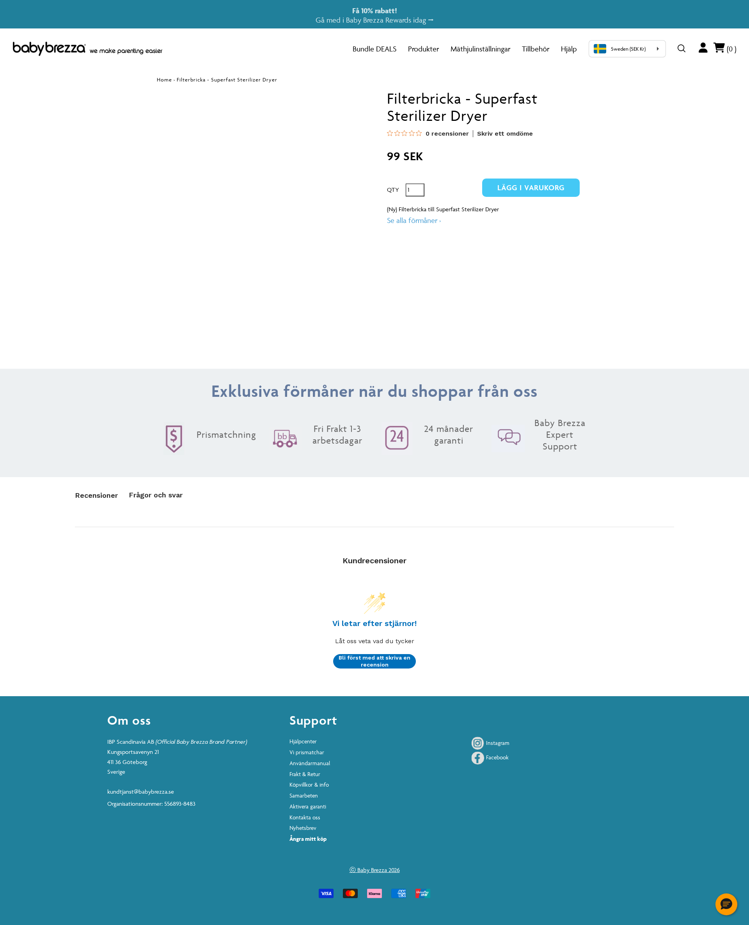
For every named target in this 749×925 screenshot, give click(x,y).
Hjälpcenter (303, 741)
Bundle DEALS (374, 48)
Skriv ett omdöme (505, 133)
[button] (726, 904)
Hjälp (569, 48)
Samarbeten (303, 795)
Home (164, 79)
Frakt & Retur (304, 774)
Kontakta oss (304, 817)
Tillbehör (535, 48)
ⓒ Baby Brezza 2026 (375, 870)
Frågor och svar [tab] (156, 495)
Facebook (497, 757)
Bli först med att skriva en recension (374, 661)
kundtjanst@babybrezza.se (140, 791)
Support (313, 720)
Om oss (129, 720)
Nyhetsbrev (302, 827)
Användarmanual (309, 763)
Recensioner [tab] (96, 495)
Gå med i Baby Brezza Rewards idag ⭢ (375, 15)
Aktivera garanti (307, 806)
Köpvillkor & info (309, 784)
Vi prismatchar (306, 752)
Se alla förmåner (414, 220)
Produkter (423, 48)
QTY (393, 189)
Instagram (497, 742)
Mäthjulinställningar (480, 48)
